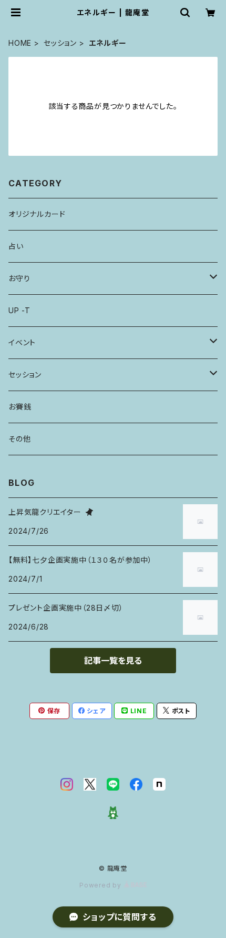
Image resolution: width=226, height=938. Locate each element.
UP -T (19, 310)
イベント (22, 342)
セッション (60, 42)
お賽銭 (19, 406)
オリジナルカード (36, 213)
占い (16, 246)
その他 (19, 438)
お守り (19, 278)
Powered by (101, 885)
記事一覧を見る (113, 660)
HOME (20, 42)
